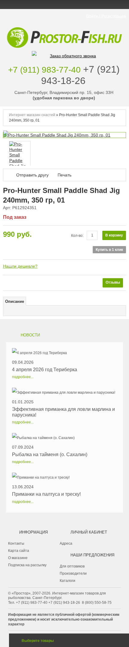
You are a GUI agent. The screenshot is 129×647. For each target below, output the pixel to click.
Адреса (66, 543)
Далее (121, 153)
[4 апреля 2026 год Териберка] (44, 353)
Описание (14, 301)
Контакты (16, 543)
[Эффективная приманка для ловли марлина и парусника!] (64, 392)
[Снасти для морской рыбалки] (64, 28)
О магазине (18, 558)
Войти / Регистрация (106, 16)
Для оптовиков (72, 566)
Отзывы (113, 282)
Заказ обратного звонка (73, 55)
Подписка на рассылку (27, 565)
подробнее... (23, 377)
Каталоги (67, 581)
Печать (64, 175)
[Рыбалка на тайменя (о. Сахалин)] (49, 438)
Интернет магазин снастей (32, 115)
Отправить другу (32, 175)
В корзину (114, 235)
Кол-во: (77, 235)
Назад (4, 153)
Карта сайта (18, 551)
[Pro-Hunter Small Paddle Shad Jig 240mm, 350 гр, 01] (20, 160)
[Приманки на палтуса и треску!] (46, 477)
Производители (73, 573)
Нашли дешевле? (20, 266)
